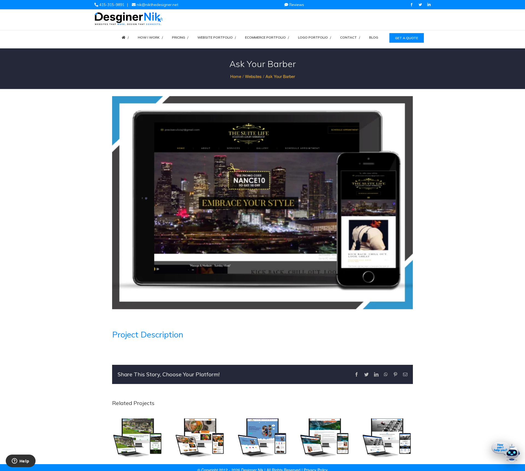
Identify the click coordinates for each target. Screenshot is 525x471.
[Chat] (506, 452)
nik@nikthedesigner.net (157, 4)
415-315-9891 (111, 4)
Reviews (296, 4)
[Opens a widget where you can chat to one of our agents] (20, 461)
